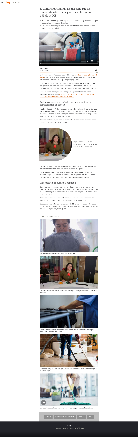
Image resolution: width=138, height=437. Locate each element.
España (48, 417)
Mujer (90, 417)
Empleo (81, 417)
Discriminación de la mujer (64, 417)
